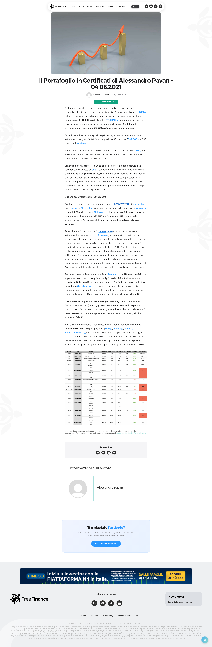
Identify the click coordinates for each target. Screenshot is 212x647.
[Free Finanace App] (160, 6)
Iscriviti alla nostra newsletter (181, 602)
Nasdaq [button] (81, 143)
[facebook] (98, 453)
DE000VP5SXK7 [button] (121, 204)
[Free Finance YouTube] (151, 6)
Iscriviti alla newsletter (106, 544)
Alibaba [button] (140, 208)
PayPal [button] (128, 328)
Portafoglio (99, 6)
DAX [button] (141, 112)
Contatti (82, 616)
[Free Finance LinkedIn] (119, 603)
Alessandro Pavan (110, 487)
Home (73, 6)
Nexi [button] (107, 328)
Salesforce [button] (83, 286)
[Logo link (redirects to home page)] (58, 6)
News (89, 6)
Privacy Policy (107, 616)
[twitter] (103, 453)
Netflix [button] (97, 212)
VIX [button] (137, 150)
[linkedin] (109, 453)
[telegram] (114, 453)
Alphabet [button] (85, 208)
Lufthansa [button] (101, 235)
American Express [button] (74, 332)
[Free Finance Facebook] (146, 6)
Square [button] (117, 328)
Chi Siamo (94, 616)
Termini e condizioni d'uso (127, 616)
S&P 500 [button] (132, 139)
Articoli (81, 6)
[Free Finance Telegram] (156, 6)
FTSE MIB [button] (111, 120)
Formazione (121, 6)
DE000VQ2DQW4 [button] (105, 231)
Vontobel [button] (137, 204)
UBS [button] (94, 169)
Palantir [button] (112, 274)
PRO (135, 6)
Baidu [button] (73, 208)
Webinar (110, 6)
